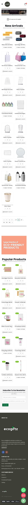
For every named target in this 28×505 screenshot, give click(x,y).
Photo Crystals (20, 88)
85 (6, 222)
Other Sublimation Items (8, 204)
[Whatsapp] (23, 490)
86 (9, 222)
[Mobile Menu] (2, 4)
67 (16, 220)
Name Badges (7, 43)
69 (21, 220)
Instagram (6, 452)
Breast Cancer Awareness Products (7, 277)
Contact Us (3, 477)
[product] (7, 36)
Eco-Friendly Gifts (5, 112)
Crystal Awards (20, 112)
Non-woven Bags (7, 64)
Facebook (3, 452)
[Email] (23, 495)
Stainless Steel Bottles (20, 184)
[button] (3, 12)
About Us (3, 475)
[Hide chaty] (23, 500)
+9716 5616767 (8, 466)
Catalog (3, 482)
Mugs (3, 204)
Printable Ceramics (7, 88)
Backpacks (20, 43)
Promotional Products (6, 480)
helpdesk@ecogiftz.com (9, 463)
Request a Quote (8, 71)
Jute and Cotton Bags (12, 112)
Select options (8, 47)
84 (4, 222)
